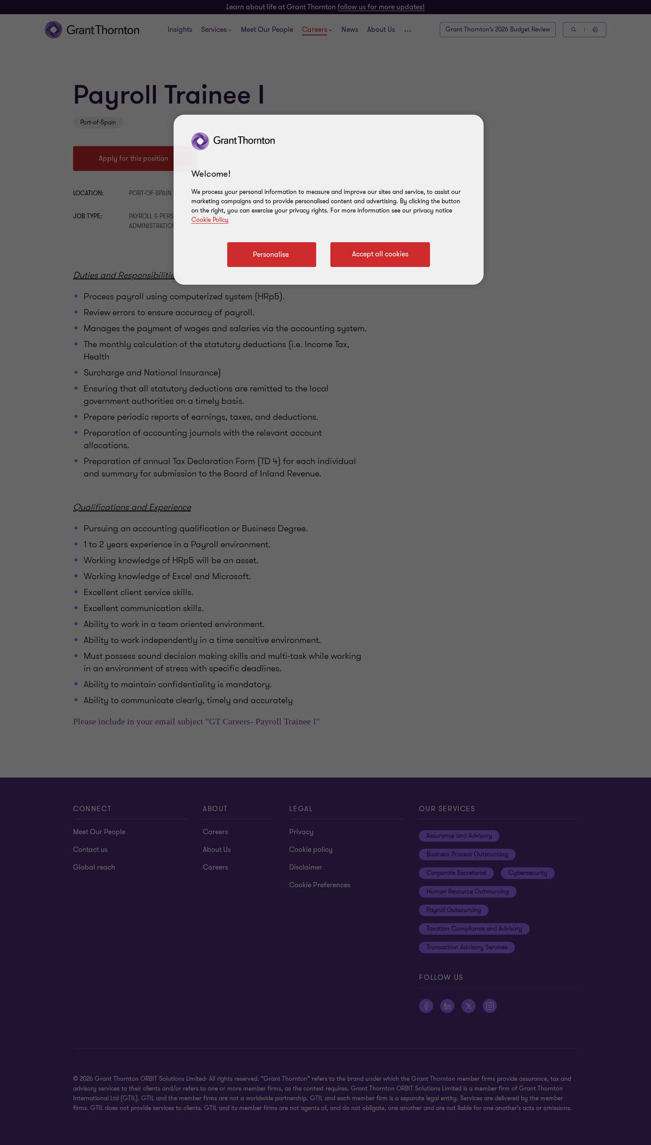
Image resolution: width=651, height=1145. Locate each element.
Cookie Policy (210, 220)
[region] (329, 200)
